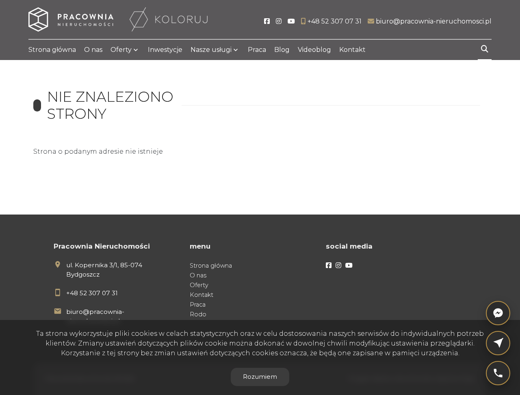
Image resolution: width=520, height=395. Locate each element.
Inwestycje (165, 50)
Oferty (121, 50)
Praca (257, 50)
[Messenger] (498, 313)
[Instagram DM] (498, 343)
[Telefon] (498, 373)
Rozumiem (260, 376)
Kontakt (352, 50)
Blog (282, 50)
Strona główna (52, 50)
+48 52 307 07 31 (92, 293)
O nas (93, 50)
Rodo (198, 314)
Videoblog (314, 50)
